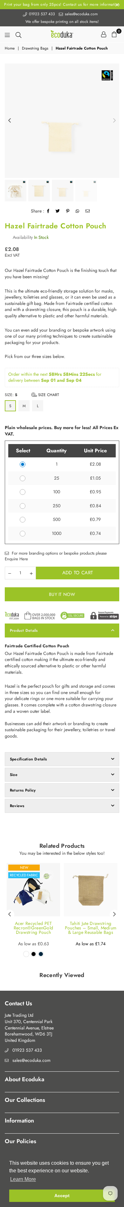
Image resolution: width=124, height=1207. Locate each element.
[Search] (18, 34)
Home (10, 48)
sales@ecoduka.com (81, 14)
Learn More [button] (23, 1179)
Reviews (17, 806)
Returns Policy (23, 790)
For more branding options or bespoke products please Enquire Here (56, 556)
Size (13, 775)
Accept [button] (62, 1195)
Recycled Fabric (24, 875)
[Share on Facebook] (48, 211)
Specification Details (28, 759)
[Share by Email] (88, 211)
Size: (32, 395)
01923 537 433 (41, 14)
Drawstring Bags (35, 48)
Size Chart (48, 395)
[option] (62, 121)
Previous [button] (9, 120)
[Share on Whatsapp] (77, 211)
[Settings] (103, 34)
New (24, 867)
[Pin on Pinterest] (68, 211)
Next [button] (114, 120)
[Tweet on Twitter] (58, 211)
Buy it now (62, 594)
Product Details (24, 630)
